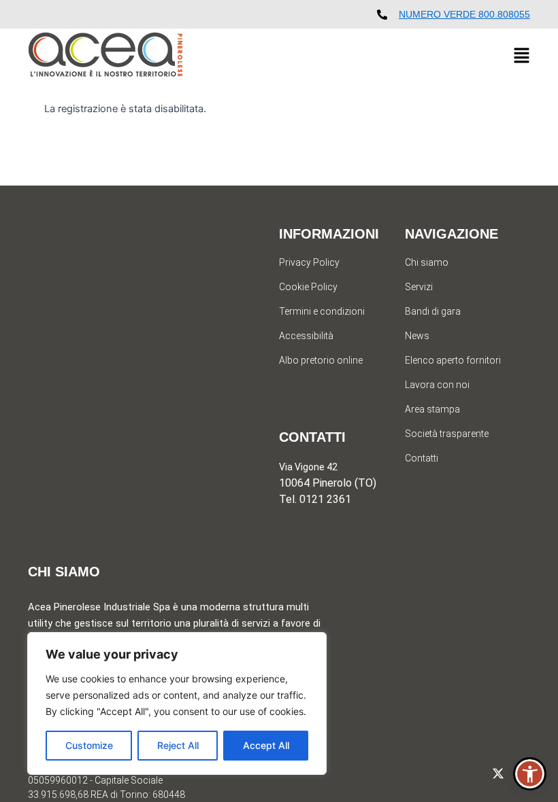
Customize (89, 745)
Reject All (178, 745)
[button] (521, 56)
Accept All (266, 745)
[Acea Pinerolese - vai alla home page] (107, 56)
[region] (177, 703)
